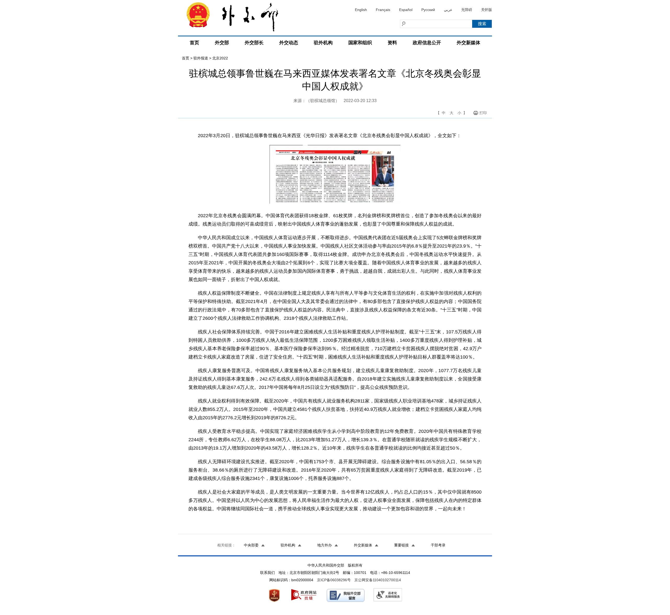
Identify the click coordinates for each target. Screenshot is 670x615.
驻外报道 (200, 58)
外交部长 (254, 42)
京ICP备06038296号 (334, 580)
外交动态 (288, 42)
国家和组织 (360, 42)
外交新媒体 (468, 42)
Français (383, 10)
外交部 (222, 42)
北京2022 (220, 58)
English (361, 10)
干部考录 (438, 545)
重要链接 (401, 545)
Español (405, 10)
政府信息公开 (427, 42)
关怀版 (486, 10)
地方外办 (324, 545)
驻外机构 (323, 42)
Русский (428, 10)
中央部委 (251, 545)
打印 (483, 113)
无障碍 (466, 10)
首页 (194, 42)
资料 (392, 42)
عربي (448, 10)
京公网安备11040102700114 (377, 580)
